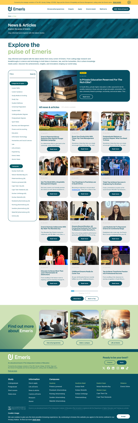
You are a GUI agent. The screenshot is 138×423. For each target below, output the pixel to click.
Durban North (79, 386)
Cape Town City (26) (18, 186)
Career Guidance (17, 92)
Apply (80, 9)
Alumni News (16, 159)
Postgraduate (12, 387)
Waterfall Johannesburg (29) (20, 212)
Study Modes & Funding (19, 95)
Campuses (15, 166)
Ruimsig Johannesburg (57, 394)
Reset (32, 74)
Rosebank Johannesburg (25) (21, 201)
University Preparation (19, 107)
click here (36, 420)
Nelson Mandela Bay (104, 386)
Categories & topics (18, 83)
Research (32, 397)
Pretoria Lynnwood (55, 386)
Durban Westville (81, 390)
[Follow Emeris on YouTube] (122, 368)
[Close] (129, 2)
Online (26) (15, 216)
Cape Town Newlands (104, 397)
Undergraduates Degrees (20, 114)
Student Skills (16, 110)
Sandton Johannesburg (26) (20, 208)
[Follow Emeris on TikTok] (127, 368)
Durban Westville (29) (18, 197)
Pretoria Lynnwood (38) (19, 182)
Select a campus (84, 343)
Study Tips (15, 99)
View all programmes (53, 343)
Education (15, 133)
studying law (76, 189)
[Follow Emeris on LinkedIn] (113, 368)
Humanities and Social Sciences (22, 140)
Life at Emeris (16, 148)
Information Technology (19, 137)
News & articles (34, 390)
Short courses (12, 390)
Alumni (31, 401)
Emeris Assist (91, 9)
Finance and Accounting (19, 129)
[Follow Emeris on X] (103, 368)
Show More (77, 299)
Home (10, 16)
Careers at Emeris (35, 394)
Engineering (16, 152)
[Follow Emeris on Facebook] (108, 368)
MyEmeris (103, 9)
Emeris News (16, 155)
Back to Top (92, 299)
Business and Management (20, 125)
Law (13, 144)
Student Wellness (17, 103)
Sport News (15, 122)
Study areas (12, 394)
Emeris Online (125, 386)
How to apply (33, 383)
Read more (86, 97)
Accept (123, 416)
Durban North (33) (17, 171)
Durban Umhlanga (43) (19, 193)
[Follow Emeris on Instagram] (117, 368)
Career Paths (16, 88)
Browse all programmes (55, 9)
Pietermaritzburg (80, 397)
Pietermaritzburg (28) (18, 178)
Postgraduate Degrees (19, 118)
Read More (117, 2)
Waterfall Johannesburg (57, 401)
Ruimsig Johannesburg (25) (20, 205)
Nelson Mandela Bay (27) (19, 175)
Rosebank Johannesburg (57, 390)
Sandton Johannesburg (57, 397)
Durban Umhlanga (81, 394)
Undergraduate (13, 383)
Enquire (71, 9)
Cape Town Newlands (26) (20, 190)
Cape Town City (102, 393)
